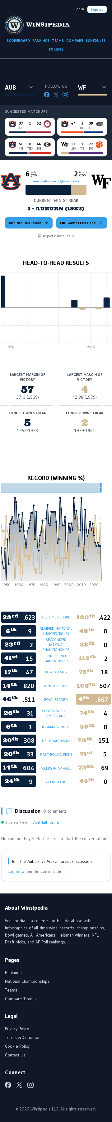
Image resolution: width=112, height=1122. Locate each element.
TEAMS (58, 40)
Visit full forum (45, 822)
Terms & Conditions (24, 1037)
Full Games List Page (78, 222)
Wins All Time (56, 685)
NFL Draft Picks (56, 740)
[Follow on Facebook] (46, 94)
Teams (11, 990)
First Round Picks (56, 754)
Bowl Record (56, 699)
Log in (13, 871)
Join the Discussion (25, 222)
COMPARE (74, 40)
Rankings (13, 972)
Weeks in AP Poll (56, 768)
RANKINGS (40, 40)
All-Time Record (56, 617)
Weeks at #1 (56, 782)
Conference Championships (56, 658)
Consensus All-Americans (56, 713)
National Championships (27, 981)
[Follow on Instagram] (65, 94)
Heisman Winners (56, 727)
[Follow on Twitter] (56, 94)
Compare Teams (20, 998)
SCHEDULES (95, 40)
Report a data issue (58, 236)
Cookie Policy (17, 1046)
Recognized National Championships (56, 644)
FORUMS (56, 49)
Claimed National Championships (56, 631)
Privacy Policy (17, 1028)
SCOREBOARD (18, 40)
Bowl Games (56, 672)
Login (79, 9)
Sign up (97, 9)
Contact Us (15, 1055)
